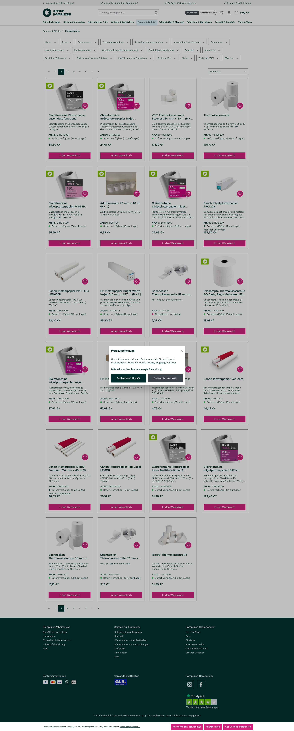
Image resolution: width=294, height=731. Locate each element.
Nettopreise (165, 378)
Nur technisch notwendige (187, 726)
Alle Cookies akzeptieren (238, 726)
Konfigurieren (213, 726)
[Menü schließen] (181, 350)
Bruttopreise (128, 378)
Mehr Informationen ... (130, 727)
